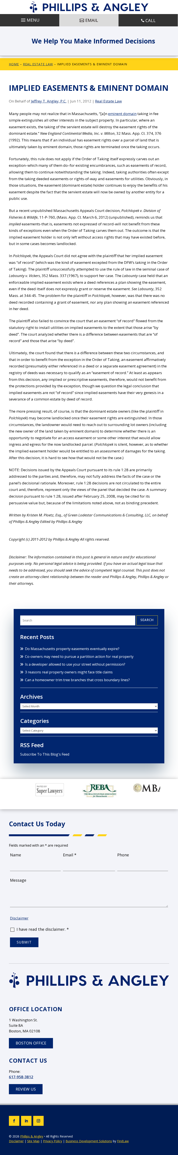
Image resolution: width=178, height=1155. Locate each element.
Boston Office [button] (31, 1043)
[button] (30, 19)
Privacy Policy (52, 1141)
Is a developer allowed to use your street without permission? (75, 664)
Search (147, 620)
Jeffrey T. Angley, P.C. (48, 101)
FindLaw (123, 1141)
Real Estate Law (108, 101)
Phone (123, 854)
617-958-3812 (21, 1076)
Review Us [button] (26, 1089)
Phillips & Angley (31, 1136)
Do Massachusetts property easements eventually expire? (72, 648)
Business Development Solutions (89, 1141)
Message (18, 880)
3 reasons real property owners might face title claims (69, 672)
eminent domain (122, 113)
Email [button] (91, 20)
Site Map (33, 1141)
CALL (150, 20)
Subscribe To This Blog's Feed (44, 754)
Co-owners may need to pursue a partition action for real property (79, 656)
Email (69, 854)
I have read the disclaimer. (42, 929)
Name (15, 854)
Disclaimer (19, 918)
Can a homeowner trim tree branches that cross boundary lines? (77, 680)
